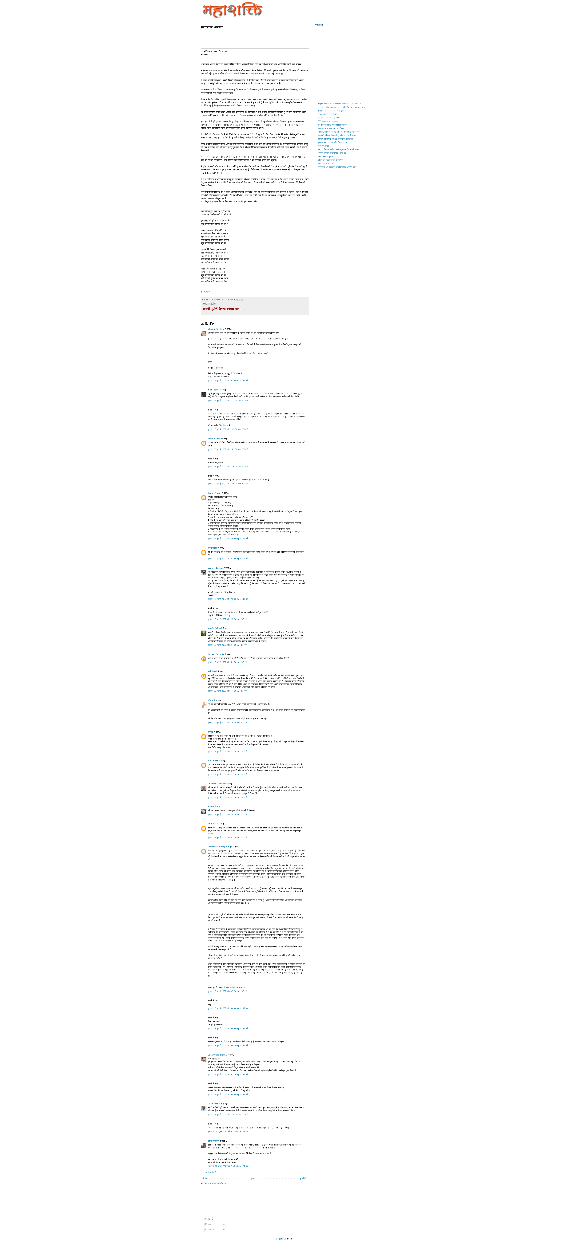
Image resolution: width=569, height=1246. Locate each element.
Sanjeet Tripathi (216, 568)
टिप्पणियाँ (210, 1230)
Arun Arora (213, 824)
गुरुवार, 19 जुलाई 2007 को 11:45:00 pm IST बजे (228, 1114)
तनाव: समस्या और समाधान (327, 114)
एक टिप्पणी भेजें (210, 1172)
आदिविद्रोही (213, 671)
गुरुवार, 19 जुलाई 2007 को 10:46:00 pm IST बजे (228, 1094)
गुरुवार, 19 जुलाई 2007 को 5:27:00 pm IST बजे (227, 797)
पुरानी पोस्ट (304, 1178)
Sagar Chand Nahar (217, 1055)
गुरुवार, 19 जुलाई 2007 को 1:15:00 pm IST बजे (227, 619)
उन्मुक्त (210, 732)
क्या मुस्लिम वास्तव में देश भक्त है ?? (331, 118)
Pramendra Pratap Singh (220, 846)
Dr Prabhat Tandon (217, 783)
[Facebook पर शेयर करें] (212, 303)
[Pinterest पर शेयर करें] (214, 303)
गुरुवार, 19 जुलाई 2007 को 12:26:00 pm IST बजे (228, 599)
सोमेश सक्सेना (214, 1141)
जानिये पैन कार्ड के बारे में (327, 163)
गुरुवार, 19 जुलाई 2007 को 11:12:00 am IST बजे (228, 429)
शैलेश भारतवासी (214, 390)
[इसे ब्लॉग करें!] (206, 303)
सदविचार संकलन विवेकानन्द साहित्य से (332, 111)
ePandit (211, 700)
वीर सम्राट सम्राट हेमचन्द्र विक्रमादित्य (332, 125)
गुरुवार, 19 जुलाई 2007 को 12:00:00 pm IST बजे (228, 538)
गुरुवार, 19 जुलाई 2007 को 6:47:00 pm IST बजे (227, 837)
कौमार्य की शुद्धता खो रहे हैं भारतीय (330, 160)
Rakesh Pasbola (216, 654)
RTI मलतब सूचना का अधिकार (329, 121)
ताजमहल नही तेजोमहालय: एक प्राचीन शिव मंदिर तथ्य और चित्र (341, 107)
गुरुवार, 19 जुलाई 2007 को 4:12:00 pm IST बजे (227, 751)
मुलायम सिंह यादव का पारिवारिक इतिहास (332, 142)
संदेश (209, 1224)
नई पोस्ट (205, 1178)
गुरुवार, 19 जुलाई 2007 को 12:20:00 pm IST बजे (228, 558)
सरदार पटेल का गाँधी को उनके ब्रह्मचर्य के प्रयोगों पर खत (339, 149)
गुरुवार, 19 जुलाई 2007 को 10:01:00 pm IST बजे (228, 1045)
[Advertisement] (255, 40)
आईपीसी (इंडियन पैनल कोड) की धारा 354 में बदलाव (337, 135)
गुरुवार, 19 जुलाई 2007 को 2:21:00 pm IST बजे (227, 662)
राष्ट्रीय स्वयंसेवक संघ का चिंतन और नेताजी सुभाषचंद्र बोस (339, 103)
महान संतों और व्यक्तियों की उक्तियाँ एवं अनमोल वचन (337, 167)
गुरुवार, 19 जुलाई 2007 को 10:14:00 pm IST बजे (228, 1074)
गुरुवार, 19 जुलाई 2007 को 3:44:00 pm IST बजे (227, 691)
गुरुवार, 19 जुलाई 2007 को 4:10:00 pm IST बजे (227, 722)
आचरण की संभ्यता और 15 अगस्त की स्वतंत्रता (335, 139)
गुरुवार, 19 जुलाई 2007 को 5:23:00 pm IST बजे (227, 774)
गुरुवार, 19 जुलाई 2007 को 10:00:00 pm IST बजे (228, 1008)
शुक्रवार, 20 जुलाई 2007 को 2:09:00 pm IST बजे (228, 1166)
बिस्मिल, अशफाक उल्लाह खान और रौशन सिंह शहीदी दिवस (339, 132)
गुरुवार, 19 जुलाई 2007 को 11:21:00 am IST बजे (228, 449)
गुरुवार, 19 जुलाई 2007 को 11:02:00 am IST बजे (228, 400)
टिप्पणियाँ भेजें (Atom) (218, 1183)
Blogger (279, 1239)
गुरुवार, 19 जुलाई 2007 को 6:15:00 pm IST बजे (227, 814)
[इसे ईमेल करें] (203, 303)
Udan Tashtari (215, 1104)
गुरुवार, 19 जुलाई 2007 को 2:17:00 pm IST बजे (227, 645)
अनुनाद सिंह (212, 548)
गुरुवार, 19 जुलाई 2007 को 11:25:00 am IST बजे (228, 466)
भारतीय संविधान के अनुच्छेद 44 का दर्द (332, 153)
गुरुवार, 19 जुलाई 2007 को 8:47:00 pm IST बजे (227, 991)
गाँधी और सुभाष (323, 146)
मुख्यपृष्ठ (254, 1178)
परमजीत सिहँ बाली (215, 628)
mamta (211, 806)
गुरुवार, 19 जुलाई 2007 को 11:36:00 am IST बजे (228, 483)
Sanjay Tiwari (214, 493)
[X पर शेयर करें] (209, 303)
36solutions (214, 761)
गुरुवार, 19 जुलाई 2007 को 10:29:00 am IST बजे (228, 380)
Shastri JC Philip (216, 329)
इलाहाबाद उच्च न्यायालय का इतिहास (331, 128)
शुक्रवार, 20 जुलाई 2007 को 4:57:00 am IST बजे (228, 1131)
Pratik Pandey (215, 438)
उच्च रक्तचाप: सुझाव (325, 156)
